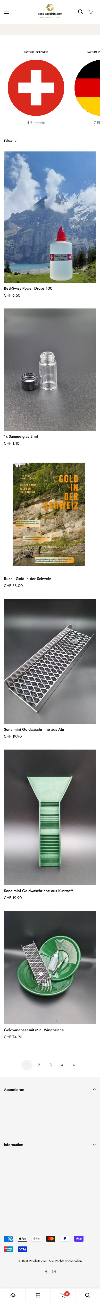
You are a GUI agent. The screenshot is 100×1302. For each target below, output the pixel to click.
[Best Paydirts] (50, 12)
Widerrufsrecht (16, 1173)
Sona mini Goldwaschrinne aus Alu (34, 729)
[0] (62, 1295)
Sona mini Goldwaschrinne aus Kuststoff (38, 891)
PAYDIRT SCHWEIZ (36, 52)
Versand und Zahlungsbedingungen (32, 1157)
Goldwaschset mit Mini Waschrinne (34, 1030)
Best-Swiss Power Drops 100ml (30, 288)
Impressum (12, 1188)
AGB (8, 1180)
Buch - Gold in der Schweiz (27, 578)
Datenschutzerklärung (21, 1165)
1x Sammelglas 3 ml (21, 436)
